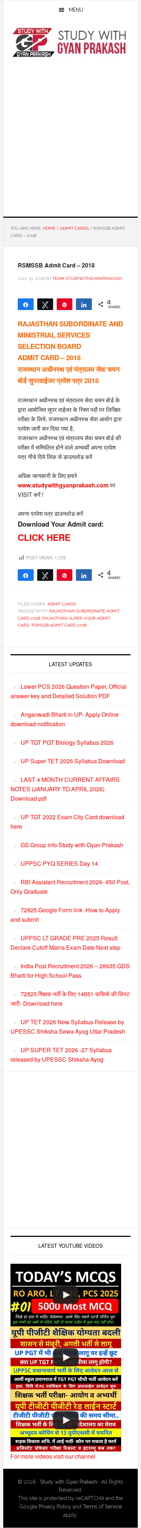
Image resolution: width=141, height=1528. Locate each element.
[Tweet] (45, 304)
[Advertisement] (70, 136)
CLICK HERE (44, 537)
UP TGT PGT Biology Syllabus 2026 (67, 742)
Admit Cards (61, 604)
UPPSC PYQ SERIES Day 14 (59, 863)
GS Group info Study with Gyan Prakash (72, 845)
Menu (76, 10)
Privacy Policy (55, 1506)
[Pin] (64, 304)
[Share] (83, 304)
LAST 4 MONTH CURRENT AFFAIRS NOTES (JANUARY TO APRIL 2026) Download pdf (65, 789)
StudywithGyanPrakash (70, 43)
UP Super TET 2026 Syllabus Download (73, 761)
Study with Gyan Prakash (68, 1482)
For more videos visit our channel (52, 1456)
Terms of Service (102, 1506)
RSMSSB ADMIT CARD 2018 (59, 625)
